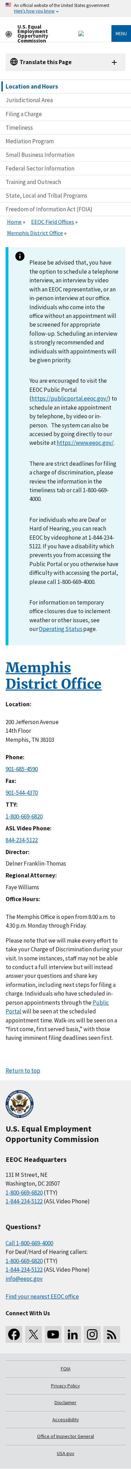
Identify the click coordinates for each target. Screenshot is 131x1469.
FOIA (66, 1368)
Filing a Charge (24, 114)
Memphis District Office (35, 232)
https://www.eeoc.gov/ (85, 443)
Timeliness (19, 127)
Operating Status (60, 629)
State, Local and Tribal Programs (46, 195)
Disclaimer (65, 1402)
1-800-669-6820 (24, 816)
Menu (121, 33)
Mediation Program (30, 141)
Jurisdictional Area (29, 100)
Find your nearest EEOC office (42, 1296)
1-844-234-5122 (24, 1201)
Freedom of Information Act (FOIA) (49, 209)
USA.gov (65, 1453)
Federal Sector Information (40, 168)
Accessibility (65, 1419)
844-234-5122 (22, 840)
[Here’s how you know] (65, 8)
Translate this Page (46, 62)
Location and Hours (32, 86)
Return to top (23, 1070)
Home (14, 221)
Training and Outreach (33, 182)
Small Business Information (40, 155)
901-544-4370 (22, 793)
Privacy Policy (65, 1386)
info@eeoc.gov (24, 1278)
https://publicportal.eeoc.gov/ (69, 398)
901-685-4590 (22, 769)
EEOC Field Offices (52, 221)
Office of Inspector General (65, 1436)
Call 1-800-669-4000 (29, 1243)
